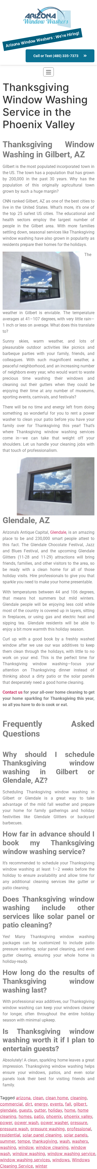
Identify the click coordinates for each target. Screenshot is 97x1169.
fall (68, 1103)
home (69, 1110)
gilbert (79, 1103)
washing (8, 1147)
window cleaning (52, 1147)
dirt (28, 1103)
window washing (28, 1153)
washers (80, 1141)
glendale (8, 1110)
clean (38, 1097)
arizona (23, 1097)
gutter (40, 1110)
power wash (26, 1122)
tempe (24, 1141)
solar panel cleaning (42, 1134)
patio (39, 1116)
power (6, 1122)
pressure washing (48, 1128)
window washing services (25, 1159)
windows (61, 1159)
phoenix (54, 1116)
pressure (78, 1122)
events (56, 1103)
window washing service (71, 1153)
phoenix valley (78, 1116)
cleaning (78, 1097)
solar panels (75, 1134)
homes (25, 1116)
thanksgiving (44, 1141)
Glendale (58, 532)
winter (41, 1165)
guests (25, 1110)
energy (41, 1103)
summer (7, 1141)
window (25, 1147)
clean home (57, 1097)
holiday (55, 1110)
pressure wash (14, 1128)
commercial (11, 1103)
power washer (54, 1122)
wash (64, 1141)
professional (79, 1128)
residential (10, 1134)
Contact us (13, 692)
